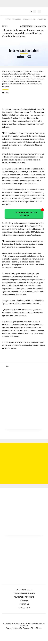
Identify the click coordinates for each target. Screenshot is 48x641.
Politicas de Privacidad (24, 597)
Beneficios (24, 604)
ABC (6, 11)
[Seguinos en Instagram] (28, 631)
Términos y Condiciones (24, 593)
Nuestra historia (24, 590)
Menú (44, 11)
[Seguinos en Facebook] (20, 631)
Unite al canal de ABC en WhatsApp (26, 214)
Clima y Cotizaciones (27, 11)
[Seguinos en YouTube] (26, 631)
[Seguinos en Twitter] (23, 631)
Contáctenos (24, 608)
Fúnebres (24, 600)
